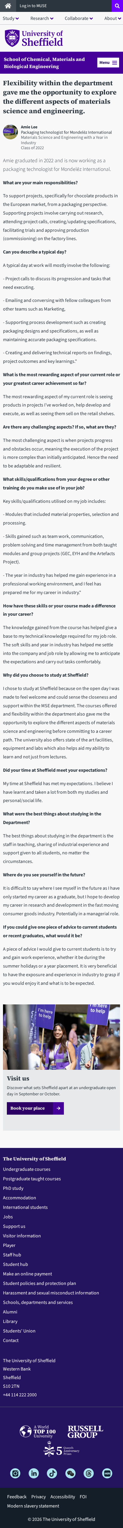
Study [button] (8, 18)
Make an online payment (27, 1274)
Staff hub (12, 1255)
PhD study (13, 1188)
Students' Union (19, 1331)
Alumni (10, 1312)
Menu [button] (104, 62)
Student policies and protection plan (39, 1283)
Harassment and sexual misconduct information (51, 1293)
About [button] (110, 18)
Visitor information (22, 1236)
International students (25, 1207)
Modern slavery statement (33, 1506)
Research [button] (39, 18)
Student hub (15, 1264)
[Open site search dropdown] (117, 6)
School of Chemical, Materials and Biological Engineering (44, 63)
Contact (11, 1340)
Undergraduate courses (26, 1169)
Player (9, 1245)
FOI (83, 1497)
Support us (14, 1226)
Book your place (27, 1108)
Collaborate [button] (76, 18)
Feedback (17, 1497)
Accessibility (62, 1497)
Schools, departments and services (38, 1302)
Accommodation (19, 1198)
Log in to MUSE (34, 6)
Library (10, 1321)
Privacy (38, 1497)
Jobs (8, 1217)
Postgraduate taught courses (32, 1179)
